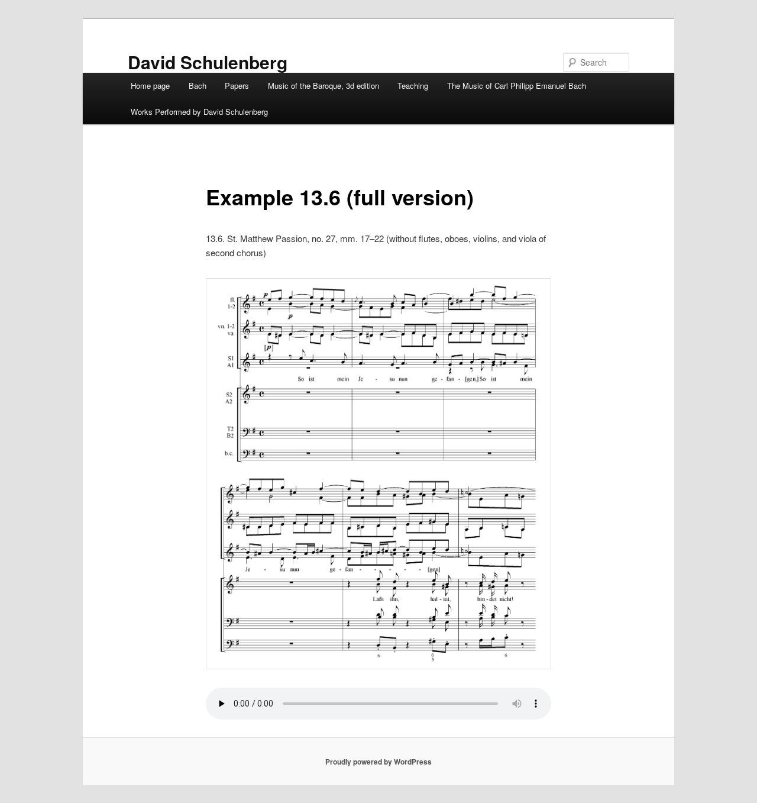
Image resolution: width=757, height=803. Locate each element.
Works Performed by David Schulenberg (199, 111)
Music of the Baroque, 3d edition (323, 85)
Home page (150, 85)
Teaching (412, 85)
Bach (197, 85)
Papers (237, 85)
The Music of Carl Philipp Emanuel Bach (516, 85)
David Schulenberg (207, 62)
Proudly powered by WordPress (378, 761)
